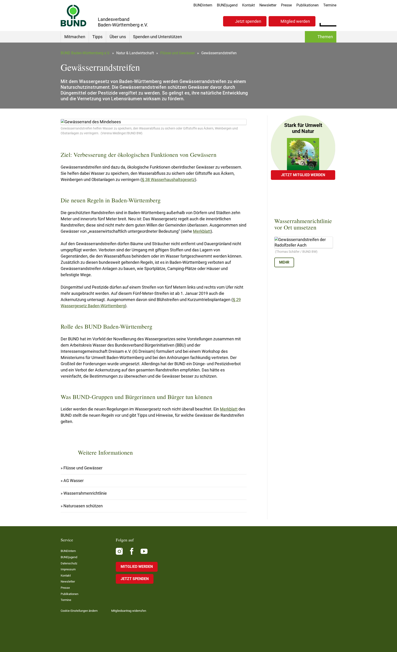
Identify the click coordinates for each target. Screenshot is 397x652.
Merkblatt (202, 231)
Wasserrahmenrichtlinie (85, 493)
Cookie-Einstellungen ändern (79, 610)
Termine (329, 5)
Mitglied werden (295, 21)
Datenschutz (69, 563)
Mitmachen (74, 36)
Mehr (284, 262)
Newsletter (267, 5)
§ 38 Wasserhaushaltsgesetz (168, 179)
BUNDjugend (227, 5)
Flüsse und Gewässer (177, 53)
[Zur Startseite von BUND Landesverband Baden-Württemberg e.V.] (73, 15)
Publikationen (307, 5)
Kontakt (248, 5)
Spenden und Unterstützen (157, 36)
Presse (286, 5)
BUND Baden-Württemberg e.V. (85, 53)
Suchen (332, 20)
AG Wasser (73, 480)
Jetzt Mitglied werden (303, 175)
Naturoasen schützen (83, 505)
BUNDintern (202, 5)
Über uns (118, 36)
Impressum (68, 569)
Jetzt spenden (248, 21)
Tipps (97, 36)
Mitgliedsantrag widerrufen (128, 610)
